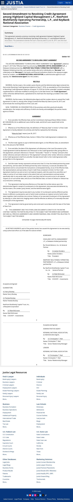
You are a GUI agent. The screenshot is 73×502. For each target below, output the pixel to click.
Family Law (40, 393)
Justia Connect (8, 499)
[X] (43, 495)
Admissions (40, 410)
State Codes (40, 437)
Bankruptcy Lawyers (9, 379)
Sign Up (68, 2)
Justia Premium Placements (45, 468)
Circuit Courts (7, 446)
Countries (6, 479)
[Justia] (14, 2)
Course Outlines (41, 415)
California (39, 443)
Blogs (38, 421)
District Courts (7, 449)
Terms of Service (40, 499)
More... (5, 399)
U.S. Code (6, 437)
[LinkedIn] (27, 495)
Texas (38, 452)
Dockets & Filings (8, 452)
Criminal (39, 382)
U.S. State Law (42, 432)
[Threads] (38, 495)
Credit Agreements (38, 26)
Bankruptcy (40, 379)
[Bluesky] (40, 495)
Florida (38, 446)
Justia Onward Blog (42, 476)
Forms (8, 7)
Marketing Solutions (44, 459)
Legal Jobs (6, 462)
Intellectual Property (9, 415)
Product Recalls (8, 471)
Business (6, 404)
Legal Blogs (7, 465)
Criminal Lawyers (8, 385)
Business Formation (9, 407)
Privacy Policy (51, 499)
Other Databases (9, 459)
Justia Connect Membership (45, 462)
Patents (5, 474)
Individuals (40, 376)
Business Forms (8, 468)
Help (32, 499)
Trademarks (7, 476)
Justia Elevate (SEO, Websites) (46, 471)
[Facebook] (33, 495)
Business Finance (24, 26)
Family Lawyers (8, 393)
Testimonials (40, 479)
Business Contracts (16, 7)
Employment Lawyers (10, 388)
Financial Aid (40, 413)
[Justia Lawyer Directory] (46, 495)
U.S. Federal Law (9, 432)
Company (26, 499)
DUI (37, 388)
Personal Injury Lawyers (11, 396)
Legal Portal (18, 499)
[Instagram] (35, 495)
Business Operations (10, 410)
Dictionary (39, 407)
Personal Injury (41, 396)
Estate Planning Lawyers (11, 391)
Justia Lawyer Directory (44, 465)
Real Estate (6, 421)
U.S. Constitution (8, 434)
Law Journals (40, 418)
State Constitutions (42, 434)
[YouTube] (30, 495)
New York (39, 449)
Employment (7, 413)
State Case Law (41, 440)
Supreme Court (8, 443)
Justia (2, 7)
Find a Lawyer (8, 376)
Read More (8, 46)
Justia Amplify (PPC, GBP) (44, 474)
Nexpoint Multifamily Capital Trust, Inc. (34, 7)
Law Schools (41, 404)
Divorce (39, 385)
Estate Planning (41, 391)
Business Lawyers (9, 382)
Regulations (7, 440)
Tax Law (5, 424)
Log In (61, 2)
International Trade (9, 418)
